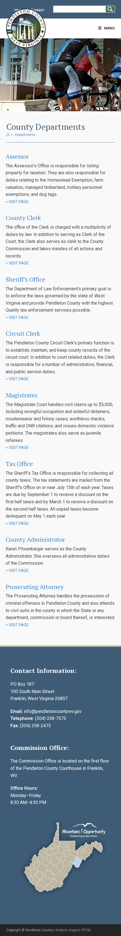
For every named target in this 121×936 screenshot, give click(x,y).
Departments (25, 135)
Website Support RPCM (73, 930)
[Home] (8, 135)
